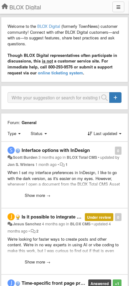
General (29, 122)
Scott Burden (25, 157)
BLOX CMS (80, 224)
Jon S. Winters (21, 164)
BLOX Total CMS (82, 157)
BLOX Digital (48, 26)
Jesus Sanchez (27, 224)
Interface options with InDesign (56, 150)
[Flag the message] (111, 150)
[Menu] (118, 7)
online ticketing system (60, 73)
